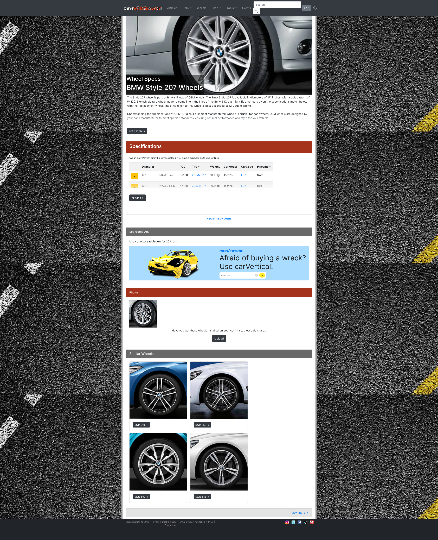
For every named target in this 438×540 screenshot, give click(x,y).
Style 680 (140, 496)
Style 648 (201, 496)
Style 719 (140, 424)
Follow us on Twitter (293, 522)
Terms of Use (185, 521)
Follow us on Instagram (287, 522)
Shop (215, 8)
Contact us (170, 525)
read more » (137, 131)
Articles (172, 8)
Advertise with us (204, 521)
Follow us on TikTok (306, 522)
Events (246, 8)
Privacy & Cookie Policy (164, 521)
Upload (219, 338)
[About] (315, 8)
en (305, 8)
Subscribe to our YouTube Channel (312, 522)
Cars (186, 8)
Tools (231, 8)
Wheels (201, 8)
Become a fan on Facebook (300, 522)
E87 (243, 175)
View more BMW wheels (219, 218)
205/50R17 (199, 175)
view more (299, 512)
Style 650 (201, 424)
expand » (138, 197)
